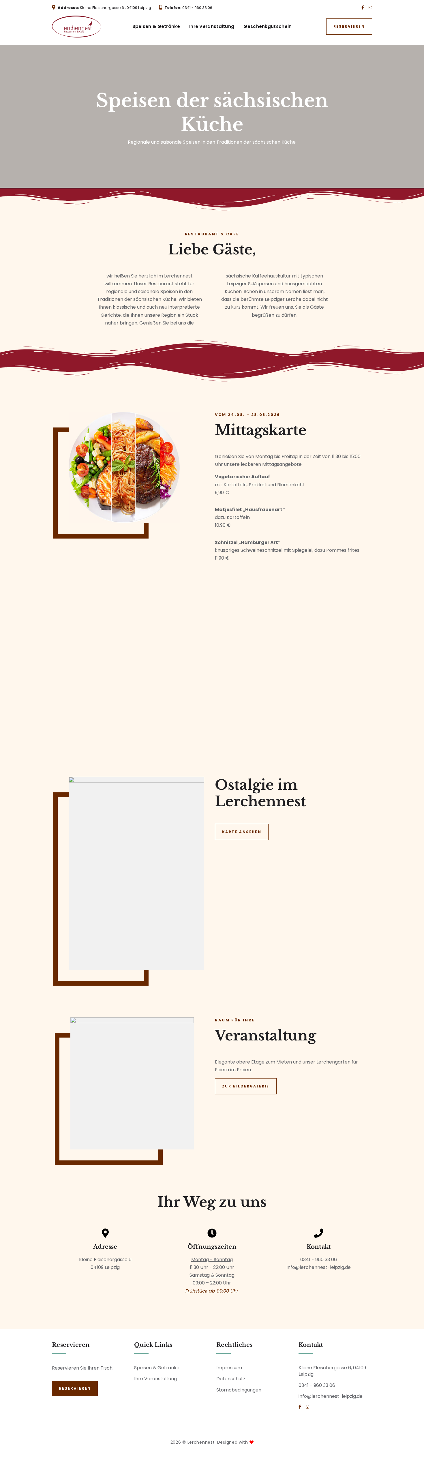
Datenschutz (230, 1378)
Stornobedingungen (238, 1390)
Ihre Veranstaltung (211, 26)
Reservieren (349, 26)
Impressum (229, 1367)
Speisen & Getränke (156, 26)
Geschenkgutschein (267, 26)
